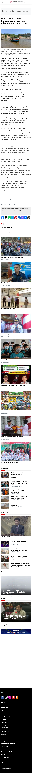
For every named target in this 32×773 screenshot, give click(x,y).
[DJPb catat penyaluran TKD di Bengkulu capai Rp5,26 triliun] (16, 272)
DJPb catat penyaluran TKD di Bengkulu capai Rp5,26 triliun (15, 282)
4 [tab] (18, 596)
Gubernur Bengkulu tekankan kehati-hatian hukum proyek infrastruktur (14, 333)
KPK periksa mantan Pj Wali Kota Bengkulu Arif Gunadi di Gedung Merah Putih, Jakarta (20, 565)
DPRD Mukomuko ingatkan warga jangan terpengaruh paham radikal (14, 461)
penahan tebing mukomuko (21, 224)
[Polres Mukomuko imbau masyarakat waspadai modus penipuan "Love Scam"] (16, 374)
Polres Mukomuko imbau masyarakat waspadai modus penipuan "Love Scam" (13, 384)
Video (3, 598)
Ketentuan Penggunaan (8, 743)
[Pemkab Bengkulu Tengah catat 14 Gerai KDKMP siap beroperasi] (16, 297)
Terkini (3, 702)
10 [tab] (26, 623)
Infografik (4, 625)
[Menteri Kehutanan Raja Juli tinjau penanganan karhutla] (5, 558)
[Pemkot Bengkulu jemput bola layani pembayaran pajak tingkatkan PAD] (16, 246)
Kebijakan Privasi (6, 746)
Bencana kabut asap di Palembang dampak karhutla (14, 591)
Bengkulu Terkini (14, 10)
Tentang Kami (5, 749)
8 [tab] (22, 623)
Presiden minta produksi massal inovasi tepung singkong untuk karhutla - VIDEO (15, 616)
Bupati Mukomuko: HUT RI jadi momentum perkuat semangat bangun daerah (14, 435)
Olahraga (4, 725)
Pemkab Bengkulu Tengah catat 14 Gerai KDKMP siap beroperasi (14, 307)
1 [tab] (11, 596)
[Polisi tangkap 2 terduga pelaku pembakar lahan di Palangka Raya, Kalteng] (5, 491)
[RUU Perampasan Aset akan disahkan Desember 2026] (16, 526)
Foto (2, 572)
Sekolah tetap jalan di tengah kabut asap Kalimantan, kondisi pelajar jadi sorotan (14, 358)
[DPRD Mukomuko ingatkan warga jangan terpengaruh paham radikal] (16, 451)
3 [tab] (16, 596)
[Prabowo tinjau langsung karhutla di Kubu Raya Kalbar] (5, 551)
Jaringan (3, 741)
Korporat (3, 760)
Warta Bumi (4, 727)
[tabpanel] (16, 585)
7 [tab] (19, 623)
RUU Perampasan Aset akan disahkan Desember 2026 (13, 535)
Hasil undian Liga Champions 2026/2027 (14, 678)
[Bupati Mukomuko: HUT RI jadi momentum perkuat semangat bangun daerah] (16, 426)
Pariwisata (4, 722)
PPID (2, 762)
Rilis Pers (3, 737)
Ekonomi (3, 719)
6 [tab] (17, 623)
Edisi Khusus (5, 731)
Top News (4, 512)
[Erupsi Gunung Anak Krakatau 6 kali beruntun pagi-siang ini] (5, 499)
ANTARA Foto (5, 757)
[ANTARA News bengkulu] (17, 2)
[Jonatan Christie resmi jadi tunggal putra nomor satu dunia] (5, 543)
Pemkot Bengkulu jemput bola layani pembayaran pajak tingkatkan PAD (12, 256)
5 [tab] (20, 596)
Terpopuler (5, 468)
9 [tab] (24, 623)
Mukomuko (7, 224)
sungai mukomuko (7, 227)
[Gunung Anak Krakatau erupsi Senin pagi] (5, 506)
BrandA (3, 754)
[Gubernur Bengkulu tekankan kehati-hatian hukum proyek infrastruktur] (16, 323)
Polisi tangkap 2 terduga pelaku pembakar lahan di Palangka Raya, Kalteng (20, 490)
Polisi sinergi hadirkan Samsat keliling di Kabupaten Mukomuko (13, 410)
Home (6, 10)
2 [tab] (13, 596)
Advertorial (4, 734)
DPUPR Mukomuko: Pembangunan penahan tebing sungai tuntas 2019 (15, 12)
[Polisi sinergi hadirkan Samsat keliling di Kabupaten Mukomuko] (16, 400)
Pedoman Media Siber (7, 751)
